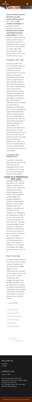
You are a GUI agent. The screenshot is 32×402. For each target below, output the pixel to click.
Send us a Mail (6, 374)
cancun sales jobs (12, 309)
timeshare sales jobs (13, 326)
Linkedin (4, 365)
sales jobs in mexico (13, 319)
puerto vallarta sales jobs (14, 316)
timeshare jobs (11, 323)
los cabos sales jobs (13, 313)
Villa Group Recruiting (20, 399)
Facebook (4, 363)
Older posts (12, 338)
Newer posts (19, 340)
